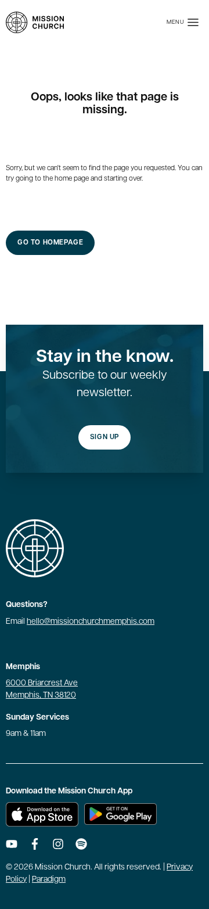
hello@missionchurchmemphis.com (90, 621)
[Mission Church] (35, 22)
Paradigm (49, 879)
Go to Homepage (50, 242)
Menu (176, 22)
